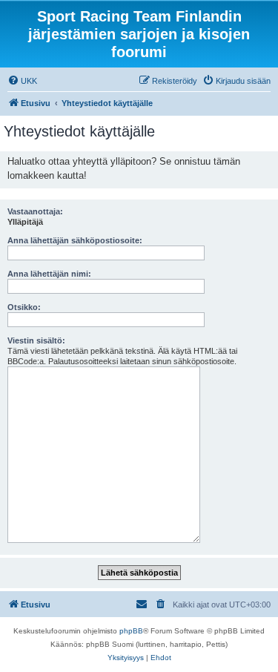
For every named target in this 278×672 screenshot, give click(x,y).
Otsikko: (24, 307)
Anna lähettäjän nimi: (49, 273)
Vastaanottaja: (35, 211)
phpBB (131, 631)
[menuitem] (22, 81)
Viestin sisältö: (36, 340)
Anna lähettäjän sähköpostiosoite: (74, 240)
